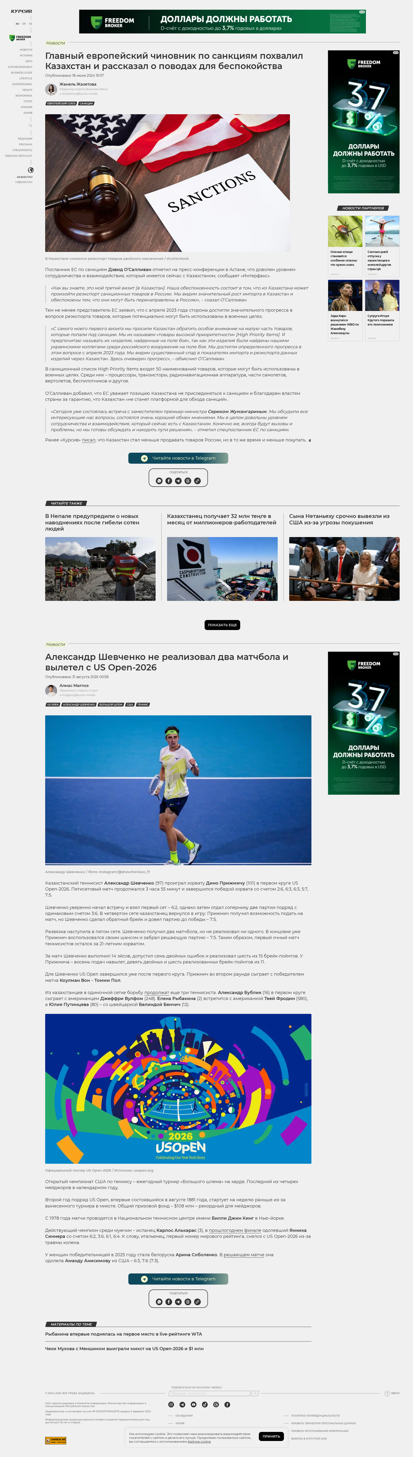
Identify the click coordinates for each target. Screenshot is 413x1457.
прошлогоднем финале (235, 1230)
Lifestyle (25, 78)
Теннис (143, 704)
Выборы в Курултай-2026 (309, 1438)
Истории (26, 55)
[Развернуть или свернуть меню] (30, 126)
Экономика (23, 95)
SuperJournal (22, 84)
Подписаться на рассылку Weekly (196, 1387)
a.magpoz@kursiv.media (77, 695)
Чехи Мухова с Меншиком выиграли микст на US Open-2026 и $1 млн (124, 1348)
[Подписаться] (255, 1393)
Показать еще (222, 625)
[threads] (216, 1405)
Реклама (25, 144)
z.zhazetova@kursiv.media (79, 93)
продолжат (156, 992)
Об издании (184, 1415)
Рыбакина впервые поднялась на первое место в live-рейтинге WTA (123, 1334)
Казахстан (24, 177)
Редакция (25, 138)
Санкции (86, 103)
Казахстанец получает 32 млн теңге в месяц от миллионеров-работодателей (221, 519)
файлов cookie (199, 1441)
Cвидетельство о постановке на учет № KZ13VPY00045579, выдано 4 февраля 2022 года (98, 1413)
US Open (53, 704)
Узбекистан (23, 182)
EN (24, 23)
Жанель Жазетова (78, 84)
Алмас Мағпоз (74, 685)
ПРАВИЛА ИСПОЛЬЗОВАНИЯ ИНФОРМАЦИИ (319, 1431)
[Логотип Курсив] (21, 11)
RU (17, 23)
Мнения (26, 107)
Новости (26, 49)
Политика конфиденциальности (315, 1415)
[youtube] (193, 1405)
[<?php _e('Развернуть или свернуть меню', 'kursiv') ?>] (31, 170)
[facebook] (227, 1405)
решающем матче (244, 1254)
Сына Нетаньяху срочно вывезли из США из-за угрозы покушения (339, 519)
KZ (30, 23)
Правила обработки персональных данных (323, 1423)
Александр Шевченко (79, 704)
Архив (27, 112)
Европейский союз (61, 103)
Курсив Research (20, 67)
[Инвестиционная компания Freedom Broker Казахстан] (20, 38)
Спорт (28, 101)
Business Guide (21, 72)
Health (27, 90)
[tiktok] (205, 1405)
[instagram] (171, 1405)
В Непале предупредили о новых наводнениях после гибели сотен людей (92, 522)
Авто (28, 61)
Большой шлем (110, 704)
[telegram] (182, 1405)
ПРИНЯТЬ (271, 1436)
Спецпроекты (22, 150)
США (130, 704)
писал (88, 440)
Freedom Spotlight (18, 156)
